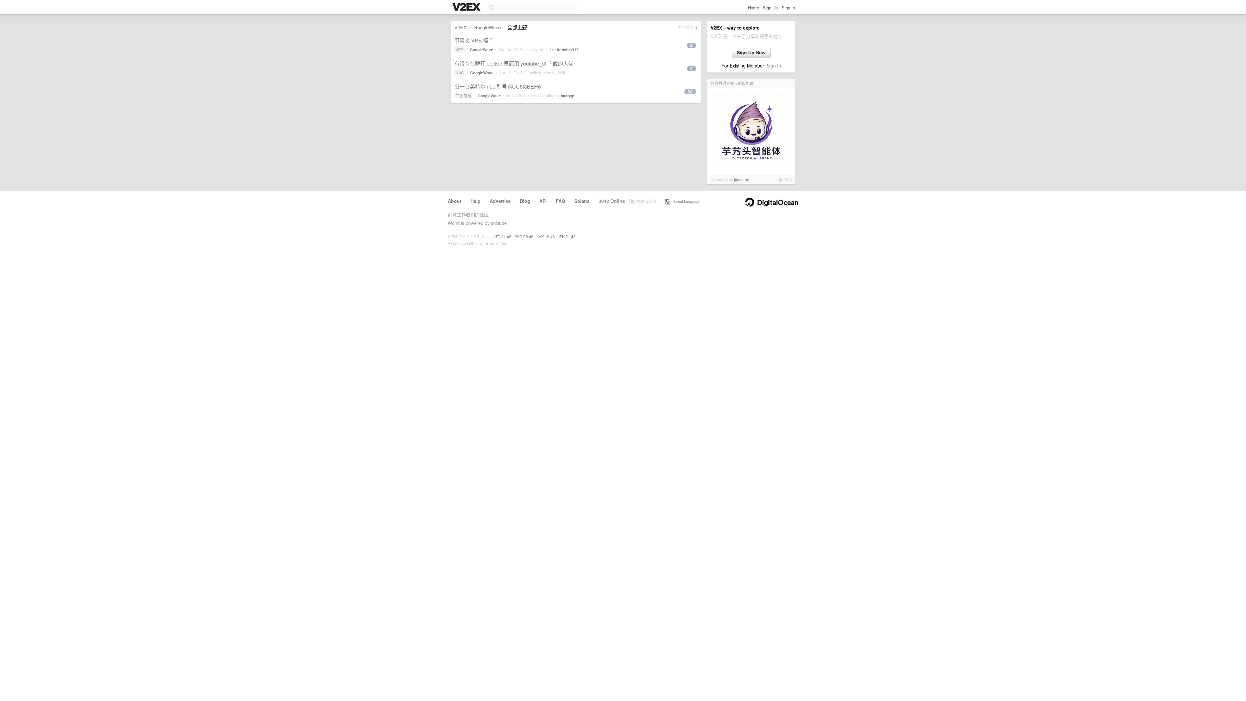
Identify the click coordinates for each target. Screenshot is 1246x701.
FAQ (560, 201)
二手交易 (463, 95)
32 (690, 91)
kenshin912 (568, 50)
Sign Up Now (751, 52)
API (543, 201)
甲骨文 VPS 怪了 (474, 40)
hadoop (567, 96)
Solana (582, 201)
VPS (459, 49)
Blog (525, 201)
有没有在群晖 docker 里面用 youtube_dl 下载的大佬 (513, 63)
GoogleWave (487, 27)
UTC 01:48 (502, 236)
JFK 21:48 (567, 236)
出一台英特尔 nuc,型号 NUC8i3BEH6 (497, 86)
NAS (460, 72)
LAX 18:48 (545, 236)
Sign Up (770, 8)
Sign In (788, 8)
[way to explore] (467, 7)
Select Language (685, 201)
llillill (561, 73)
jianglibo (741, 179)
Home (753, 8)
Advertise (500, 201)
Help (475, 201)
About (454, 201)
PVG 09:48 (523, 236)
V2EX (460, 27)
